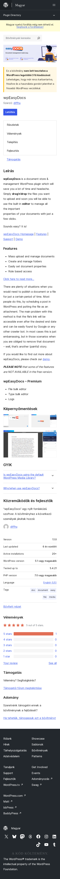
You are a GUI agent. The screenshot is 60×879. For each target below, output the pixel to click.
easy (52, 590)
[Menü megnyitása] (54, 5)
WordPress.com (14, 795)
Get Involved (40, 767)
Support (8, 239)
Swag (37, 785)
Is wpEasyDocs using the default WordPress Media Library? (23, 476)
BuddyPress (12, 813)
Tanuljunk (9, 767)
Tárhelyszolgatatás (15, 750)
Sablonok (37, 744)
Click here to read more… (18, 279)
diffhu (17, 103)
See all (53, 663)
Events (36, 773)
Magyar (15, 828)
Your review (10, 663)
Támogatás (13, 159)
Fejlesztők (9, 779)
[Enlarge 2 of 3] (52, 418)
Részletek (13, 124)
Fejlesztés (13, 150)
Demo (19, 239)
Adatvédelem (11, 756)
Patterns (37, 756)
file (45, 597)
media (52, 597)
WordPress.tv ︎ (13, 785)
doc (33, 590)
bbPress (10, 807)
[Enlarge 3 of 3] (52, 434)
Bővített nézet (12, 606)
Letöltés (10, 112)
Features (41, 234)
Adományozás (42, 779)
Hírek (6, 744)
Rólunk (7, 738)
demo (46, 359)
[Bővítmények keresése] (38, 38)
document (43, 590)
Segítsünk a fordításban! (30, 26)
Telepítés (12, 142)
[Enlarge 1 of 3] (24, 418)
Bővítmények (40, 750)
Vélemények (14, 133)
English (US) (50, 582)
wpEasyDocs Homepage (18, 234)
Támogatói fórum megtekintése (22, 688)
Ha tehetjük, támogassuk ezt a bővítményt (29, 718)
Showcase (38, 738)
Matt (8, 801)
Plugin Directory (12, 15)
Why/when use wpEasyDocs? (21, 488)
